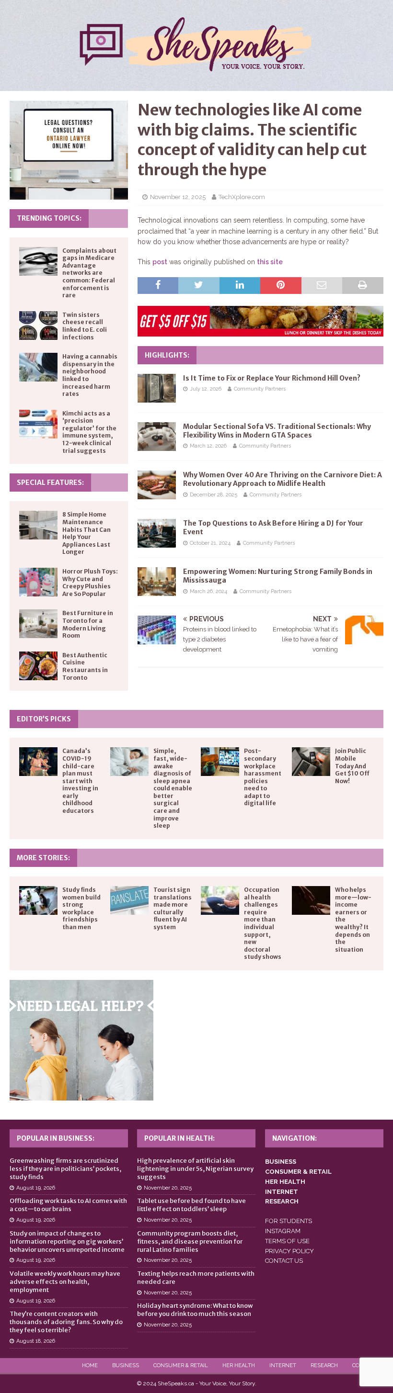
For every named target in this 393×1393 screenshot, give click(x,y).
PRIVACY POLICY (289, 1251)
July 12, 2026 (205, 389)
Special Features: (50, 482)
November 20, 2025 (168, 1188)
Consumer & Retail (180, 1365)
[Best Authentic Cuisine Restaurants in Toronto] (38, 666)
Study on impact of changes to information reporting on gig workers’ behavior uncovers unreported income (67, 1241)
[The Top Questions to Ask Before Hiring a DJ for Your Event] (157, 533)
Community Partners (260, 389)
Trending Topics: (49, 218)
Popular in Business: (55, 1138)
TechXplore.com (242, 197)
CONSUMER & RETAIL (298, 1171)
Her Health (238, 1365)
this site (270, 262)
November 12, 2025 (178, 197)
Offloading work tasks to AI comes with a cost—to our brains (68, 1205)
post (159, 262)
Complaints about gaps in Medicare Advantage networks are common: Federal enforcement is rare (89, 273)
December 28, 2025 (213, 495)
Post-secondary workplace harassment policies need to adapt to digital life (262, 777)
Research (324, 1365)
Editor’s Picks (44, 719)
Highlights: (167, 355)
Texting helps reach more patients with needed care (195, 1277)
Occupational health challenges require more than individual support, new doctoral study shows (262, 923)
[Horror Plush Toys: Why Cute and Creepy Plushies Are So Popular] (38, 582)
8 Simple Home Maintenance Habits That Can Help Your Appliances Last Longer (86, 533)
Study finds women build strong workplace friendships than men (81, 908)
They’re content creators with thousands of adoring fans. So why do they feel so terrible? (66, 1322)
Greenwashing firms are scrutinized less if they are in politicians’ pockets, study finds (65, 1169)
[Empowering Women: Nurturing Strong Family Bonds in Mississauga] (157, 581)
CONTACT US (284, 1260)
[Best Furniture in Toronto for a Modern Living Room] (38, 623)
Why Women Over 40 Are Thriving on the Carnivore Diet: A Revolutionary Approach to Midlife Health (282, 479)
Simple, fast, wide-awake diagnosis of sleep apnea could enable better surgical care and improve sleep (172, 788)
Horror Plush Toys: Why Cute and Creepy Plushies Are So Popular (90, 582)
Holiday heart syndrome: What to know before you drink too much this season (195, 1310)
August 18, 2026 (35, 1341)
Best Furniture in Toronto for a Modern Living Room (87, 624)
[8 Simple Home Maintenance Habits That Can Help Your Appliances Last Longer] (38, 525)
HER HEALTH (285, 1181)
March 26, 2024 (208, 591)
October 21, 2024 (210, 543)
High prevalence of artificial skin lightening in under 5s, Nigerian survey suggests (195, 1169)
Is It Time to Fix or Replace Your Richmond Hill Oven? (271, 378)
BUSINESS (280, 1161)
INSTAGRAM (283, 1231)
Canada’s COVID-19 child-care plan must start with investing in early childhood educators (80, 780)
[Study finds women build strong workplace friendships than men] (38, 900)
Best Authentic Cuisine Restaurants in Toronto (85, 666)
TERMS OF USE (287, 1241)
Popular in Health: (179, 1138)
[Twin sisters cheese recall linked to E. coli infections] (38, 325)
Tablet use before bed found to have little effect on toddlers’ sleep (191, 1205)
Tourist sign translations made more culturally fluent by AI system (172, 908)
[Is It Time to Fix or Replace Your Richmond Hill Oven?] (157, 388)
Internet (282, 1365)
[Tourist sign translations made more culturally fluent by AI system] (129, 900)
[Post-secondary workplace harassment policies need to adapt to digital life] (220, 761)
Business (125, 1365)
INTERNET (281, 1191)
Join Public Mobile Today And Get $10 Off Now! (352, 765)
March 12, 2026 (208, 446)
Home (90, 1365)
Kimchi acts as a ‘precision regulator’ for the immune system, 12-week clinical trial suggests (89, 432)
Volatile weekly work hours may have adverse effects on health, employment (65, 1281)
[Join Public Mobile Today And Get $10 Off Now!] (311, 761)
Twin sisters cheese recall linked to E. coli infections (84, 326)
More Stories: (43, 858)
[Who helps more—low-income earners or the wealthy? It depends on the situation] (311, 900)
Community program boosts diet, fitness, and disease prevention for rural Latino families (190, 1241)
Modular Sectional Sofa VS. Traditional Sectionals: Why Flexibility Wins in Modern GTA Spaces (277, 430)
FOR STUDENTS (288, 1220)
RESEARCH (282, 1201)
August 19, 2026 (35, 1188)
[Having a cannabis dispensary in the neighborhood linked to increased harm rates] (38, 367)
